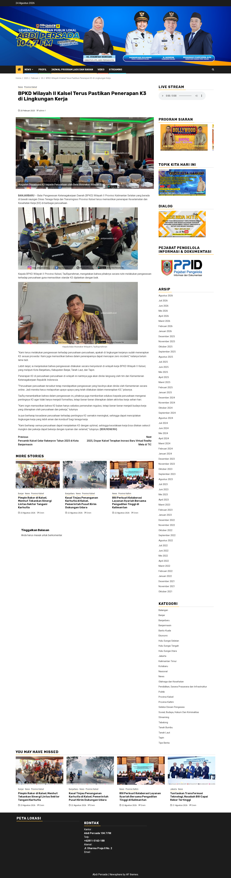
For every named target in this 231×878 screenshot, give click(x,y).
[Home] (19, 70)
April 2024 (164, 438)
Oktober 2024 (165, 407)
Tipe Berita (164, 742)
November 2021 (167, 586)
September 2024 (167, 412)
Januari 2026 (165, 331)
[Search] (213, 69)
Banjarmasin (165, 625)
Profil (42, 69)
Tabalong (163, 722)
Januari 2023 (165, 514)
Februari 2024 (166, 448)
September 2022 (167, 535)
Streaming (115, 69)
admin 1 (42, 111)
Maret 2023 (164, 504)
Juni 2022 (163, 550)
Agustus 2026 (166, 295)
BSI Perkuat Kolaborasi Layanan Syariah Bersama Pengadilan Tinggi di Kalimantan (129, 502)
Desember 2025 (167, 336)
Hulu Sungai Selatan (169, 640)
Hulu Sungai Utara (168, 651)
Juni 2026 (163, 305)
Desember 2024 (167, 397)
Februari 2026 (166, 326)
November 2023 (167, 463)
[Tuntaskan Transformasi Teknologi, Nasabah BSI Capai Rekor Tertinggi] (191, 770)
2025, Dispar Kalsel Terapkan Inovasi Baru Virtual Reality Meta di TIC (119, 440)
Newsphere (116, 874)
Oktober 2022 (165, 530)
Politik (162, 691)
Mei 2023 (163, 494)
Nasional (163, 671)
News (28, 69)
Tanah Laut (164, 732)
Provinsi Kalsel (30, 87)
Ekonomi (163, 635)
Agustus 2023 (166, 479)
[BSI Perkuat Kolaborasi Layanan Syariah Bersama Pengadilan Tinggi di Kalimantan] (132, 475)
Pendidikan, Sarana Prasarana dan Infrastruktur (183, 686)
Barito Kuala (165, 630)
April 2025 (164, 377)
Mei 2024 (163, 433)
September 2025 (167, 351)
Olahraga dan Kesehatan (171, 681)
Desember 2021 (167, 581)
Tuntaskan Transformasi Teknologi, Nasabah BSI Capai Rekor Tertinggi (189, 796)
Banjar (21, 493)
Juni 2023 (163, 489)
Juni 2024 (163, 428)
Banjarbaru (70, 493)
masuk (37, 535)
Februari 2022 (166, 571)
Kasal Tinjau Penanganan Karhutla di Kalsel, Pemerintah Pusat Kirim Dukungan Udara (81, 502)
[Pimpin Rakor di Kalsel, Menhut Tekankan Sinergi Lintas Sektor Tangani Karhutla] (38, 475)
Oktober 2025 (165, 346)
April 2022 (164, 560)
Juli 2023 (163, 484)
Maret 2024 (164, 443)
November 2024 (167, 402)
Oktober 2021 (165, 591)
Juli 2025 (163, 361)
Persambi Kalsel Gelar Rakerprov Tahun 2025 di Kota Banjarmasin (48, 440)
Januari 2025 (165, 392)
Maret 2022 (164, 566)
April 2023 (164, 499)
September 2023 (167, 474)
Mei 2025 (163, 372)
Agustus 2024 (166, 418)
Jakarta (162, 656)
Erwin (41, 513)
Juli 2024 (163, 423)
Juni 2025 (163, 367)
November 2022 (167, 525)
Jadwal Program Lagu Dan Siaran (72, 69)
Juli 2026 (163, 300)
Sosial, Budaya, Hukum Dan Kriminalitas (179, 712)
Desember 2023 (167, 458)
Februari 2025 (166, 387)
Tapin (161, 737)
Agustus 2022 (166, 540)
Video (101, 69)
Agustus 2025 (166, 356)
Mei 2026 (163, 310)
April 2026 (164, 316)
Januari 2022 (165, 576)
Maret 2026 (164, 321)
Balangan (163, 610)
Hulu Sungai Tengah (169, 645)
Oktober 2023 (165, 469)
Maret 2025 (164, 382)
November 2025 (167, 341)
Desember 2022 (167, 520)
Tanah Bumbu (166, 727)
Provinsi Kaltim (124, 493)
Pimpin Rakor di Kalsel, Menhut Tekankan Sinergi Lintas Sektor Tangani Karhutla (35, 502)
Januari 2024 (165, 453)
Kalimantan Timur (168, 661)
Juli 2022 (163, 545)
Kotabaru (163, 666)
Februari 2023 (166, 509)
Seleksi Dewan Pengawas (172, 707)
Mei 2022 (163, 555)
